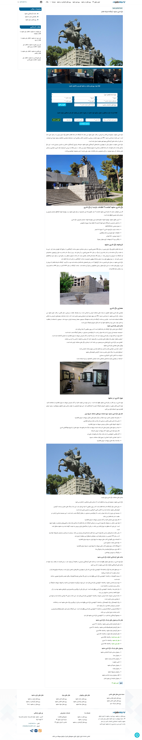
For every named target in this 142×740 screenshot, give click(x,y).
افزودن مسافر (56, 120)
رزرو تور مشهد (76, 2)
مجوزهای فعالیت (62, 717)
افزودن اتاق (62, 105)
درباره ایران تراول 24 (61, 720)
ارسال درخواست (84, 124)
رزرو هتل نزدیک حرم (115, 703)
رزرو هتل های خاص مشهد (114, 701)
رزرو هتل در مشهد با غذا (33, 704)
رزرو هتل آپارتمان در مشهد (64, 2)
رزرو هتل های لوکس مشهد (114, 698)
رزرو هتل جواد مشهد (61, 704)
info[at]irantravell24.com (29, 726)
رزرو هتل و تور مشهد (30, 20)
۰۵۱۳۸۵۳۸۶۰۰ (23, 2)
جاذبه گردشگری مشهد (30, 14)
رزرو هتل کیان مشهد (61, 699)
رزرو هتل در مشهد (86, 2)
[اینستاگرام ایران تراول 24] (36, 731)
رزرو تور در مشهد (82, 720)
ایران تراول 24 (96, 2)
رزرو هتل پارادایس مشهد (79, 702)
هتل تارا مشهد (116, 640)
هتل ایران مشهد (116, 644)
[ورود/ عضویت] (41, 2)
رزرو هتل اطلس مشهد (61, 702)
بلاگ (47, 2)
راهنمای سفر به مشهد (30, 17)
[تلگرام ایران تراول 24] (32, 731)
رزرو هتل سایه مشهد (80, 699)
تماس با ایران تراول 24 (61, 722)
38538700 (33, 723)
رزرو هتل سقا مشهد (81, 704)
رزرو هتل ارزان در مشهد (34, 699)
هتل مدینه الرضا (116, 637)
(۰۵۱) (30, 723)
